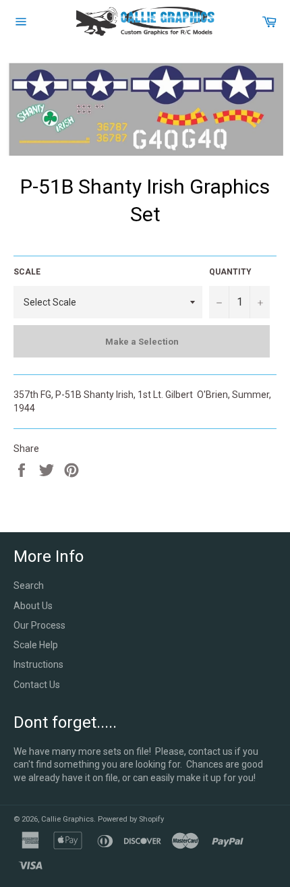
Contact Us (36, 684)
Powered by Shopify (131, 819)
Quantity (230, 272)
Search (28, 585)
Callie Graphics (67, 819)
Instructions (38, 664)
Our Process (39, 625)
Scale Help (35, 644)
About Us (33, 605)
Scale (26, 272)
